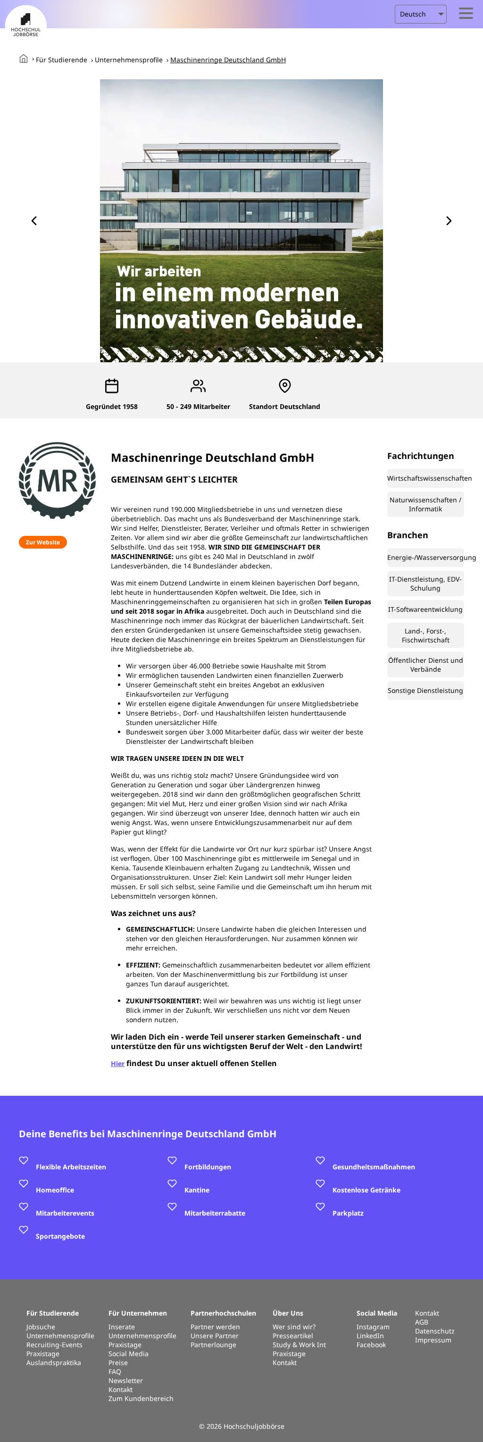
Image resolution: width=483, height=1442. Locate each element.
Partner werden (215, 1326)
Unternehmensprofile (129, 59)
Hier (118, 1063)
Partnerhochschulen (223, 1313)
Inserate (121, 1326)
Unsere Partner (215, 1335)
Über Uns (288, 1313)
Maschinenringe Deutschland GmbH (228, 59)
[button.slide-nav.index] (220, 349)
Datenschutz (435, 1330)
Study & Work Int (299, 1344)
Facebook (371, 1344)
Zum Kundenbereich (141, 1398)
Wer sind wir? (294, 1326)
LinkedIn (370, 1335)
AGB (421, 1321)
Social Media (128, 1353)
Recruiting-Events (54, 1344)
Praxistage (42, 1353)
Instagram (373, 1326)
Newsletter (125, 1380)
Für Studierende (61, 59)
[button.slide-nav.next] (449, 220)
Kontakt (120, 1389)
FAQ (114, 1371)
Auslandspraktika (53, 1362)
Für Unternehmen (137, 1313)
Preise (118, 1362)
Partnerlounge (213, 1344)
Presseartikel (293, 1335)
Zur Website (43, 542)
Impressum (433, 1339)
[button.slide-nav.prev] (34, 220)
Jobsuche (40, 1326)
